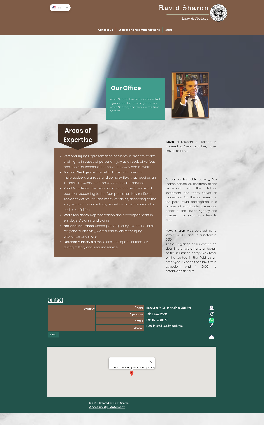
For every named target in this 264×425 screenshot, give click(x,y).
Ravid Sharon (184, 8)
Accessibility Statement (107, 407)
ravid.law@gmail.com (169, 326)
